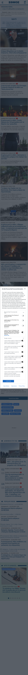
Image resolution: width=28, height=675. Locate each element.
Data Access (14, 386)
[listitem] (14, 312)
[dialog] (14, 337)
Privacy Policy (22, 386)
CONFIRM (8, 381)
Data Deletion (6, 386)
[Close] (25, 289)
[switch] (23, 315)
